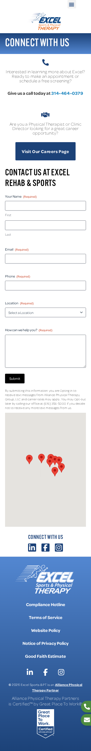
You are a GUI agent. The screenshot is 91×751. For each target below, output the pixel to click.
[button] (71, 4)
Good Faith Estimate (45, 656)
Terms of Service (45, 617)
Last (8, 234)
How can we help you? (28, 330)
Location (19, 303)
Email (17, 249)
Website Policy (45, 630)
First (8, 215)
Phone (17, 276)
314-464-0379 (67, 93)
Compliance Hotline (45, 604)
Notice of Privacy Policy (45, 643)
